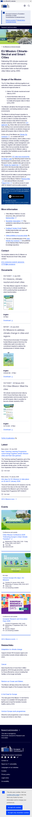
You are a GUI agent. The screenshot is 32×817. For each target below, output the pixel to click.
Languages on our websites (9, 767)
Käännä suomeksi (11, 20)
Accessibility (5, 781)
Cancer (3, 664)
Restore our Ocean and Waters (12, 681)
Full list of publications (8, 438)
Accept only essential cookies (18, 813)
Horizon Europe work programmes (13, 711)
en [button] (25, 6)
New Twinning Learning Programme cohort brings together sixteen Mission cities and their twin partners (14, 454)
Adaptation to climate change (11, 649)
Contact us (4, 760)
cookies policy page (13, 795)
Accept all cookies (14, 807)
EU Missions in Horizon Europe (11, 46)
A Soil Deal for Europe (9, 694)
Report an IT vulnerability (9, 764)
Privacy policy (5, 774)
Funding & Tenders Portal (13, 228)
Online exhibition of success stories (16, 235)
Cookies (3, 771)
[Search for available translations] (9, 125)
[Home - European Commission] (5, 5)
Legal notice (5, 778)
